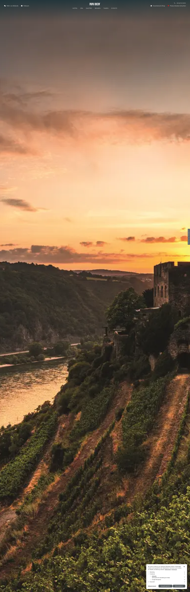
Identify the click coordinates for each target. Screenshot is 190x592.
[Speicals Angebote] (189, 237)
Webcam (26, 6)
